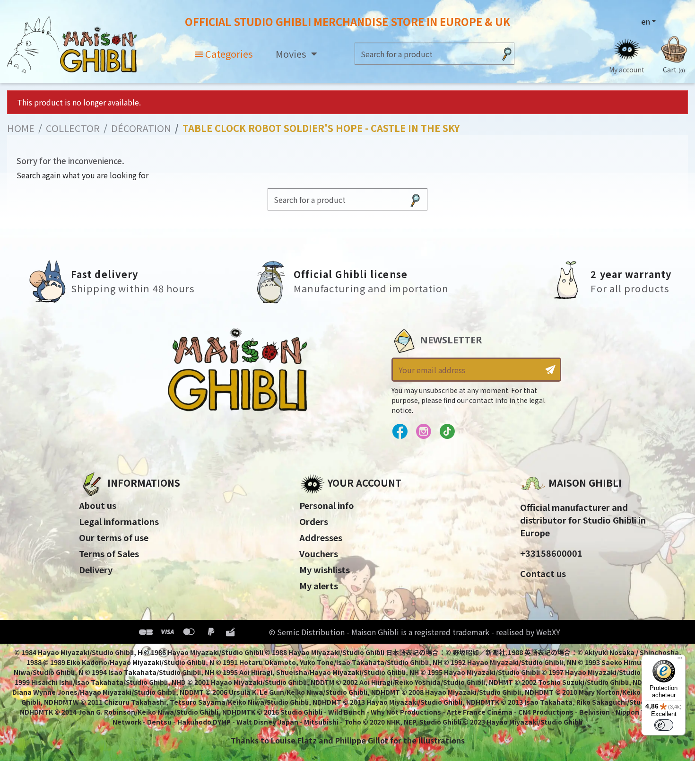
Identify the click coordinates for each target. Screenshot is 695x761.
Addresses (320, 537)
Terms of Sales (109, 553)
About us (97, 505)
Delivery (96, 569)
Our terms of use (113, 537)
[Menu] (680, 660)
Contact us (543, 573)
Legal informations (119, 521)
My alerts (318, 585)
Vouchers (318, 553)
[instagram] (423, 432)
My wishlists (324, 569)
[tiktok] (447, 432)
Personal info (326, 505)
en (645, 21)
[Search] (507, 53)
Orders (313, 521)
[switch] (663, 725)
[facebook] (399, 432)
